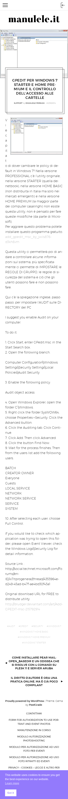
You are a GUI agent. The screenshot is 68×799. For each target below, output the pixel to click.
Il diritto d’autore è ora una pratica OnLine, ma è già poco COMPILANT (34, 681)
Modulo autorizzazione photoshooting (34, 738)
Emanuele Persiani (35, 103)
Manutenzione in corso (34, 730)
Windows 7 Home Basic (34, 631)
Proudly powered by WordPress (24, 701)
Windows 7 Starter (35, 642)
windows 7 (54, 626)
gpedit (24, 626)
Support (18, 103)
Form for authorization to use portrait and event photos (34, 721)
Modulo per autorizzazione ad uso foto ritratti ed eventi (34, 759)
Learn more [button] (12, 783)
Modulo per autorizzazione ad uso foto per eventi (34, 748)
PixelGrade (35, 704)
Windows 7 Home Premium (34, 637)
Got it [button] (10, 792)
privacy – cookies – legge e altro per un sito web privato (34, 769)
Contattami (34, 713)
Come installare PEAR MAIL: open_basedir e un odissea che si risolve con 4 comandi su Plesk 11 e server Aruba (34, 663)
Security (38, 626)
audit (12, 626)
